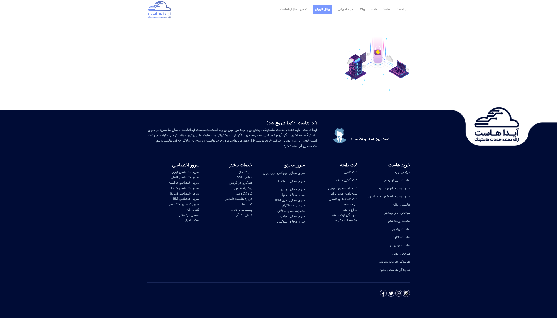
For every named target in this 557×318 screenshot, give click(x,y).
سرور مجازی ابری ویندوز (394, 188)
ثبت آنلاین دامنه (346, 180)
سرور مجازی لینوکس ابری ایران (389, 196)
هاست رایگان (401, 204)
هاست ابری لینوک (399, 180)
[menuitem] (401, 9)
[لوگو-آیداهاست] (159, 9)
